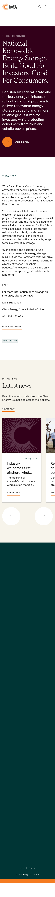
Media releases (10, 340)
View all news (8, 408)
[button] (44, 516)
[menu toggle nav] (51, 7)
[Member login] (45, 6)
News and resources (13, 670)
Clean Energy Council (26, 874)
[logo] (10, 6)
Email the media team (12, 326)
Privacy (32, 868)
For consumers (10, 683)
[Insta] (18, 592)
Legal (22, 868)
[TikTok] (39, 592)
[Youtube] (33, 592)
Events (5, 676)
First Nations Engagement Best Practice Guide (38, 645)
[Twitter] (28, 592)
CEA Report (35, 617)
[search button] (39, 6)
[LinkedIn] (23, 592)
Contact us (8, 620)
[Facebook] (14, 592)
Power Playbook (37, 624)
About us (7, 627)
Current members (11, 634)
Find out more (13, 492)
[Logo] (27, 577)
